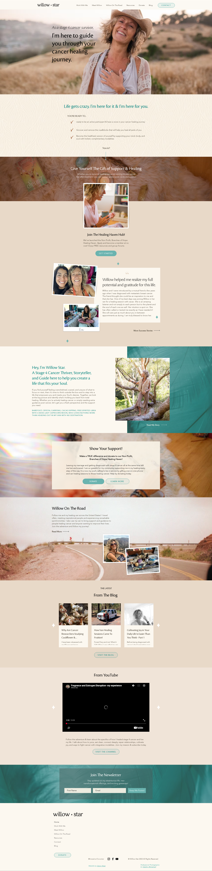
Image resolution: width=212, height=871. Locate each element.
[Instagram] (108, 859)
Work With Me (59, 826)
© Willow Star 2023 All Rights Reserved (143, 859)
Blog (56, 846)
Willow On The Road (62, 834)
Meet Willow (59, 830)
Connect (57, 842)
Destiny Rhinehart (149, 867)
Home (56, 822)
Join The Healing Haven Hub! (106, 235)
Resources (58, 838)
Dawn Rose (101, 866)
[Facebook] (113, 859)
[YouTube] (117, 859)
